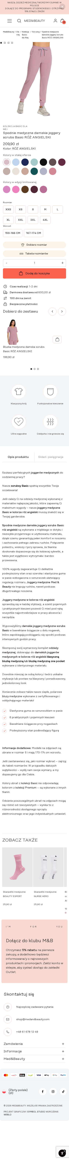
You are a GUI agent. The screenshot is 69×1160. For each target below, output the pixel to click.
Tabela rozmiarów (36, 253)
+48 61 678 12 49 (27, 1031)
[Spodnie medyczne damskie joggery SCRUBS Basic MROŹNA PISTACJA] (34, 162)
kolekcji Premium (25, 787)
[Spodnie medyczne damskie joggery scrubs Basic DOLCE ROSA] (52, 171)
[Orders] (55, 21)
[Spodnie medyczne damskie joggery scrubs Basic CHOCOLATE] (52, 162)
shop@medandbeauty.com (32, 1019)
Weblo (7, 1115)
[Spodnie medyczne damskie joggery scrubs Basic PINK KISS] (6, 189)
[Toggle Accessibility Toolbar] (62, 1153)
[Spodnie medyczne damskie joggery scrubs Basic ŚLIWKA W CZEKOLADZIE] (34, 189)
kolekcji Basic (29, 783)
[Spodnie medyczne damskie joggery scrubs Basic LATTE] (6, 171)
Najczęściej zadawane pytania (34, 1007)
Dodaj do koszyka (37, 273)
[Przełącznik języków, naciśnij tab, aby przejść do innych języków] (4, 1091)
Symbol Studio (36, 1112)
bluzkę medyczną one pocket (47, 661)
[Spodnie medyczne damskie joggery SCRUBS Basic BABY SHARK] (43, 171)
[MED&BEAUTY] (34, 21)
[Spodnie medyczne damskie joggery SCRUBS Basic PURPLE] (43, 189)
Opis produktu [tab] (18, 457)
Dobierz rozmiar (36, 244)
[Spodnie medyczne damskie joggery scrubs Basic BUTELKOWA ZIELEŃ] (34, 171)
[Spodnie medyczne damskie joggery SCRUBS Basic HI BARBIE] (16, 189)
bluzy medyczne (12, 696)
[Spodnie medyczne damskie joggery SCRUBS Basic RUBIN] (62, 162)
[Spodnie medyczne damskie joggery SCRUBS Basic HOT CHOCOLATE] (25, 189)
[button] (1, 43)
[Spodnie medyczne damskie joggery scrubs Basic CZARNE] (43, 162)
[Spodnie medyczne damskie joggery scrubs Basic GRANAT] (25, 162)
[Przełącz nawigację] (9, 21)
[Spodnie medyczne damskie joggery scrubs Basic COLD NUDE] (16, 171)
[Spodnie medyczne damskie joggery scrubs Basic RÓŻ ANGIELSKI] (6, 162)
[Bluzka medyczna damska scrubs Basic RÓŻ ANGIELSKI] (57, 339)
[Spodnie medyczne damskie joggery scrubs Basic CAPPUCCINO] (25, 171)
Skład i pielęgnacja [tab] (50, 457)
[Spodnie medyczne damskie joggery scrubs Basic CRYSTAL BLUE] (16, 162)
